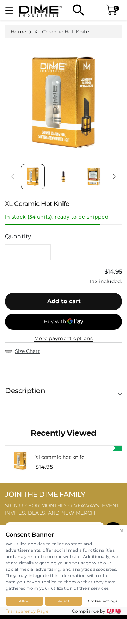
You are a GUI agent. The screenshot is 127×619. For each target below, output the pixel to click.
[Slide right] (114, 176)
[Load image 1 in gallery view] (32, 176)
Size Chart (27, 351)
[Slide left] (12, 176)
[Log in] (94, 10)
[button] (12, 10)
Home (18, 32)
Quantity (18, 236)
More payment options (63, 338)
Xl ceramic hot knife (59, 457)
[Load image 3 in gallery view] (94, 176)
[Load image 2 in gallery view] (63, 176)
